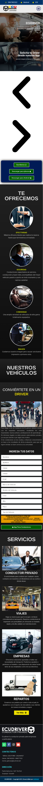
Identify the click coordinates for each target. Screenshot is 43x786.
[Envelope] (18, 744)
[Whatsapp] (4, 744)
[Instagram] (13, 744)
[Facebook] (9, 744)
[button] (38, 8)
